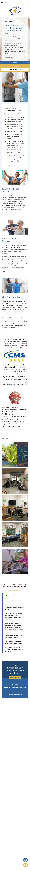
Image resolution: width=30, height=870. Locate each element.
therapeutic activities (14, 209)
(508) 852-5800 (7, 2)
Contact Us (15, 678)
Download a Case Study (15, 69)
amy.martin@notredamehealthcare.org (16, 687)
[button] (25, 860)
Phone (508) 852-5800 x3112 (15, 694)
